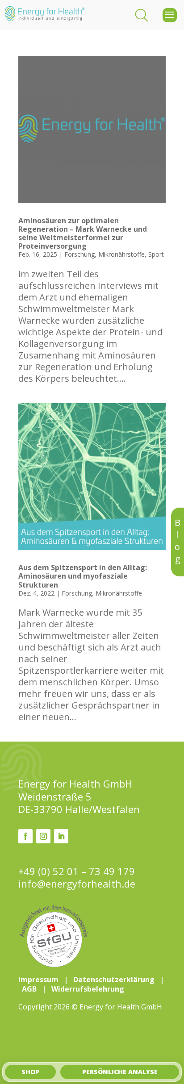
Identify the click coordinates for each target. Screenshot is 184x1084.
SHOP (30, 1071)
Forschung (79, 254)
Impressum (38, 979)
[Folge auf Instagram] (43, 836)
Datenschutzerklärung (114, 979)
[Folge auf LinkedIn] (61, 836)
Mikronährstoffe (121, 254)
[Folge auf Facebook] (25, 836)
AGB (29, 989)
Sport (156, 254)
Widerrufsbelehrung (87, 989)
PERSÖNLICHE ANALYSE (120, 1071)
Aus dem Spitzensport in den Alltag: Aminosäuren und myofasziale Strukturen (82, 576)
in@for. (76, 883)
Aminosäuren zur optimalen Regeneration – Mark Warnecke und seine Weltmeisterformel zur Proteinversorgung (82, 233)
